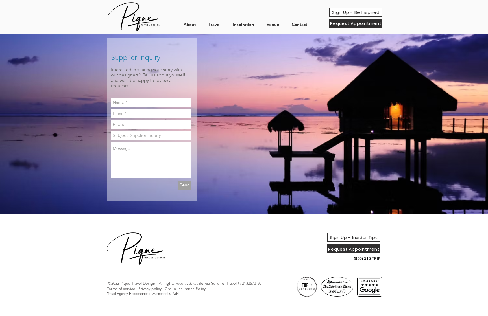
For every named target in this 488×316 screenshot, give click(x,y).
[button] (191, 24)
